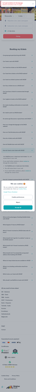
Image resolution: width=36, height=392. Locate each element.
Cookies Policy (22, 189)
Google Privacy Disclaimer (10, 192)
